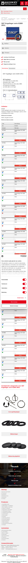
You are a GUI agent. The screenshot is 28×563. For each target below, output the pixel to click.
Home (5, 18)
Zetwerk (4, 539)
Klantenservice (5, 495)
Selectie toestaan (14, 305)
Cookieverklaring (14, 556)
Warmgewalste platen (6, 530)
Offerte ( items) (6, 13)
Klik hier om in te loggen (6, 115)
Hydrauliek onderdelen (7, 509)
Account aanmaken (6, 491)
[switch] (24, 284)
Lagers (18, 18)
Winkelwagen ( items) (7, 11)
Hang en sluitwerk (6, 508)
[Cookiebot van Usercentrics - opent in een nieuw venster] (20, 256)
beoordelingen (17, 562)
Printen (7, 52)
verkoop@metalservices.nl (11, 549)
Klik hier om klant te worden (7, 119)
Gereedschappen (6, 519)
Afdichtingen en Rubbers (7, 505)
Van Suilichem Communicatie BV (16, 559)
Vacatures (4, 494)
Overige (4, 524)
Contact (3, 498)
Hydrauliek (4, 534)
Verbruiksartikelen (6, 517)
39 (13, 562)
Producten (4, 493)
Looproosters (5, 513)
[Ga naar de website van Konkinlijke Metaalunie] (14, 466)
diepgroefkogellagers (12, 90)
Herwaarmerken (5, 535)
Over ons (4, 555)
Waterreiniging (5, 521)
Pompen (4, 516)
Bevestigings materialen (7, 506)
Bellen (6, 43)
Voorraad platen (5, 538)
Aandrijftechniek (11, 18)
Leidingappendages (6, 511)
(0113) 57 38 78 (9, 547)
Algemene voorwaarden (21, 555)
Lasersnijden (5, 531)
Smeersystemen (5, 520)
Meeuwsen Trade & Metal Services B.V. (16, 554)
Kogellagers (23, 18)
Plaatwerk (4, 537)
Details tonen (20, 297)
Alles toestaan (14, 302)
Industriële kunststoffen (7, 523)
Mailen (7, 48)
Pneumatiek (4, 515)
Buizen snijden (5, 533)
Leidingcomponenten (6, 512)
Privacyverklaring (11, 555)
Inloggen (22, 4)
